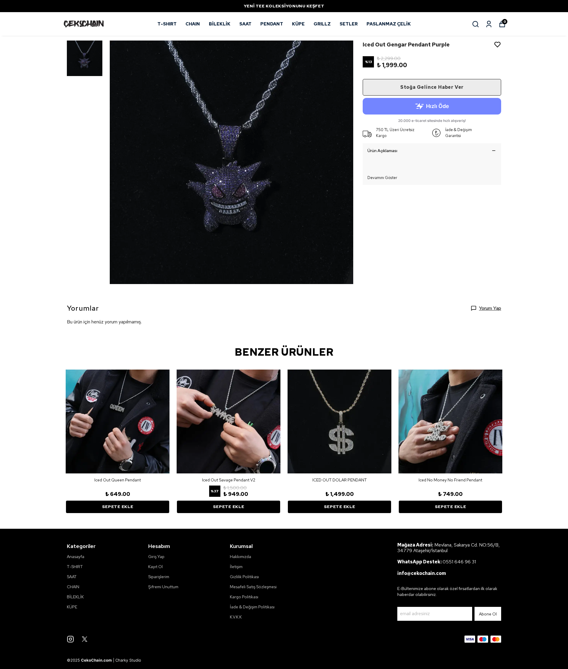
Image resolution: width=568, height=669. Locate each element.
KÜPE (298, 24)
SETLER (349, 24)
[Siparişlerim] (489, 24)
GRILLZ (322, 24)
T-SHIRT (167, 24)
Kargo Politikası (244, 596)
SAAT (245, 24)
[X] (84, 639)
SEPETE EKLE (117, 506)
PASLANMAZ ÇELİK (389, 24)
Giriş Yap (156, 556)
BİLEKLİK (219, 24)
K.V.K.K (236, 617)
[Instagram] (70, 639)
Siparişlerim (158, 576)
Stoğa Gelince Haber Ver (432, 87)
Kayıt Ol (155, 566)
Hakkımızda (240, 556)
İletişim (236, 566)
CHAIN (192, 24)
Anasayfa (75, 556)
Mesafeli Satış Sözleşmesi (253, 586)
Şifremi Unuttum (163, 586)
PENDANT (271, 24)
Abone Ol (488, 614)
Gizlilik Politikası (244, 576)
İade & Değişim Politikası (252, 607)
